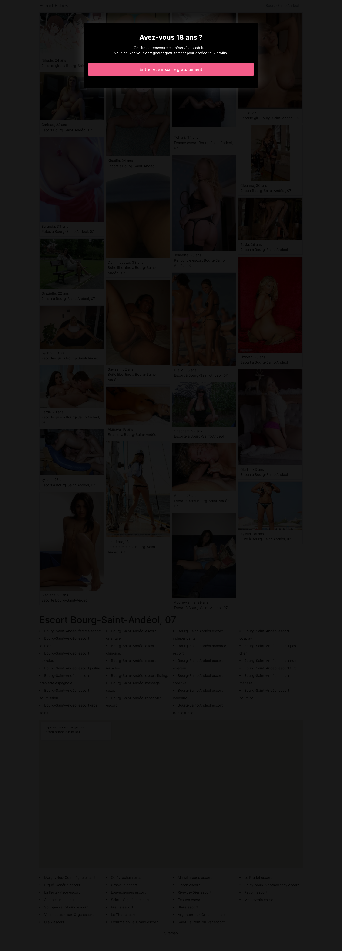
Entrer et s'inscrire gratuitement (171, 69)
